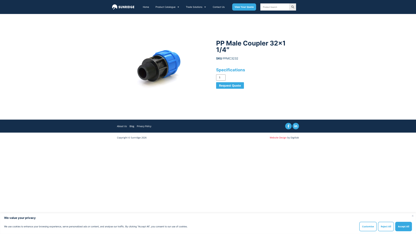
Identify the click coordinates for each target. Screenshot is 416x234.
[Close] (413, 216)
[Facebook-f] (288, 126)
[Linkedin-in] (295, 126)
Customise (368, 226)
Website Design (278, 137)
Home (146, 7)
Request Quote (230, 85)
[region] (208, 223)
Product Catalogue (166, 7)
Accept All (403, 226)
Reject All (386, 226)
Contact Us (219, 7)
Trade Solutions (194, 7)
